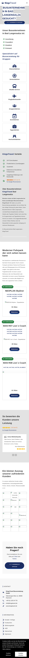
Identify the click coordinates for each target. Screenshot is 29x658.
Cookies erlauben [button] (20, 654)
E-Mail (15, 556)
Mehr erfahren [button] (7, 649)
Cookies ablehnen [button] (8, 654)
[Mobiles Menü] (27, 3)
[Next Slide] (16, 454)
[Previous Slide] (13, 454)
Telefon (14, 558)
